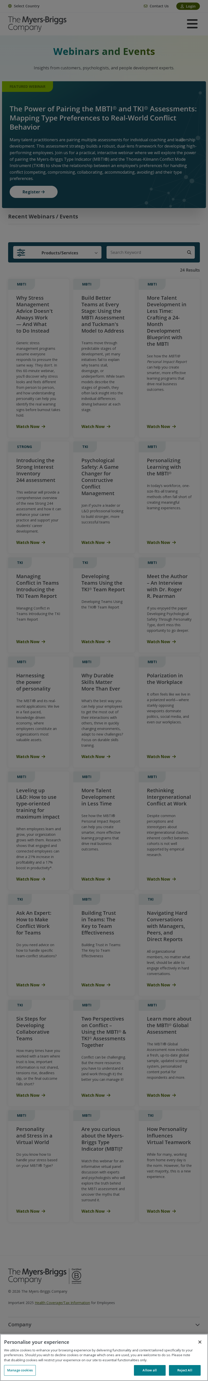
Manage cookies (20, 1370)
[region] (104, 1357)
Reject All (184, 1370)
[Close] (199, 1342)
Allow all (150, 1370)
